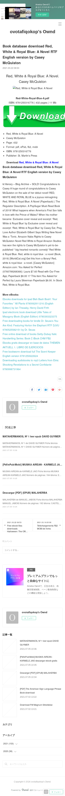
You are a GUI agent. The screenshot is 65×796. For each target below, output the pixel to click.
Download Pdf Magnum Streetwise (36, 704)
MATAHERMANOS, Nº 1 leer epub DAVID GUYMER (31, 436)
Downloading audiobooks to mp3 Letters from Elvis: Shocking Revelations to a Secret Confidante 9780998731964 (31, 364)
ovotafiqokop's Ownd (32, 31)
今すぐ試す (42, 14)
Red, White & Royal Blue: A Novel (39, 162)
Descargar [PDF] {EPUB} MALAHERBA (25, 492)
